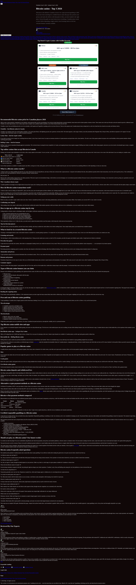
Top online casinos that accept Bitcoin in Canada (41, 36)
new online (76, 445)
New (17, 2)
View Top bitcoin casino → (42, 27)
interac (41, 391)
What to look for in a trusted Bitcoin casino (119, 36)
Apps (19, 2)
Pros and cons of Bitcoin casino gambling (27, 37)
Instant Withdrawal (8, 2)
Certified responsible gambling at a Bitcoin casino (21, 39)
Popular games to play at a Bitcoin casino (66, 37)
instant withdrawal (55, 379)
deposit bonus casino (51, 287)
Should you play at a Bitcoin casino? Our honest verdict (46, 39)
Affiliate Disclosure (18, 572)
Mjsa (2, 1)
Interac (13, 2)
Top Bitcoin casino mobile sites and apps (46, 37)
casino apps (36, 342)
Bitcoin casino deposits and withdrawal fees (86, 37)
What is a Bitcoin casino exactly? (60, 36)
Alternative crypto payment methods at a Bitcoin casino (110, 37)
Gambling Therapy (28, 567)
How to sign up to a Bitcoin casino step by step (98, 36)
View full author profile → (6, 523)
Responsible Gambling (17, 567)
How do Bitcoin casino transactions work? (77, 36)
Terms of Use (10, 572)
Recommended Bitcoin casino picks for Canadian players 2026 (15, 36)
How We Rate (26, 572)
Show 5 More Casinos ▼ (68, 112)
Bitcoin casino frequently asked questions (69, 39)
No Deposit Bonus (25, 2)
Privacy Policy (4, 572)
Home (2, 2)
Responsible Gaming (34, 572)
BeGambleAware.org (79, 115)
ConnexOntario (7, 567)
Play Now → (68, 59)
